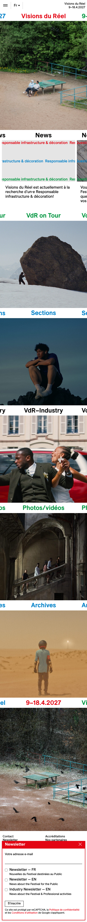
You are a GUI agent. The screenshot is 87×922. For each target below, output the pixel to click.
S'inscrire (14, 903)
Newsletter (10, 840)
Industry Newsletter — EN (41, 891)
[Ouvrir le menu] (5, 5)
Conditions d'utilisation (25, 912)
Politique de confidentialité (64, 909)
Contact (8, 836)
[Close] (79, 844)
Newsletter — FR (36, 872)
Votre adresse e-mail (19, 854)
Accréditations (55, 836)
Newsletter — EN (34, 881)
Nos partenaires (56, 840)
